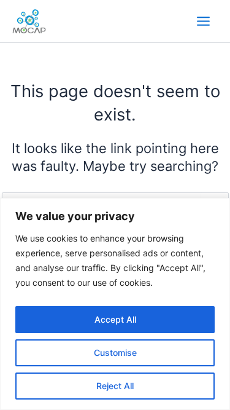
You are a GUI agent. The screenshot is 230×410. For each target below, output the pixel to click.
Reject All (115, 385)
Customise (115, 352)
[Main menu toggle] (203, 21)
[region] (115, 304)
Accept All (115, 319)
